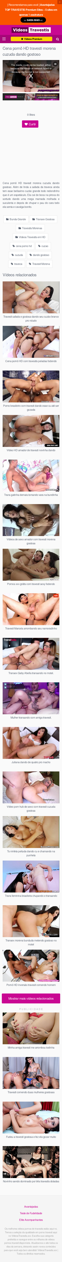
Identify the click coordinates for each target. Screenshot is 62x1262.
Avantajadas (31, 1206)
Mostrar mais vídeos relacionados (31, 998)
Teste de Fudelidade (31, 1213)
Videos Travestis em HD (31, 237)
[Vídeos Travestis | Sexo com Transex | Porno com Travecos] (31, 30)
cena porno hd (23, 246)
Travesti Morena (41, 264)
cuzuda (18, 255)
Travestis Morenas (31, 228)
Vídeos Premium (33, 39)
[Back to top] (56, 1255)
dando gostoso (40, 255)
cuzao (44, 246)
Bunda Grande (17, 219)
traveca (18, 264)
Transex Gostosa (45, 219)
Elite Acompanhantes (31, 1220)
